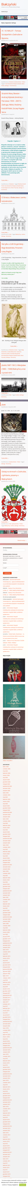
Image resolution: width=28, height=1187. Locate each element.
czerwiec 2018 (6, 1026)
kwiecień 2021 (6, 952)
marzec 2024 (6, 876)
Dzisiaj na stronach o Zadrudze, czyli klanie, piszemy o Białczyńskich (13, 519)
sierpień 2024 (6, 865)
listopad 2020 (6, 963)
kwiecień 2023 (6, 900)
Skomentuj (8, 262)
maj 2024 (5, 872)
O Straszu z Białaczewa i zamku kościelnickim (11, 221)
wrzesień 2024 (6, 863)
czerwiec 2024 (6, 869)
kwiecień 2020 (6, 978)
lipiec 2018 (6, 1024)
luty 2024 (5, 878)
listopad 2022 (6, 911)
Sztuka (15, 383)
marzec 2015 (6, 1111)
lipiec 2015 (6, 1103)
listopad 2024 (6, 858)
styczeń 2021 (6, 959)
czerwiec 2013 (6, 1157)
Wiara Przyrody (14, 206)
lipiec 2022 (6, 919)
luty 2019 (5, 1009)
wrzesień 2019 (6, 994)
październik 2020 (7, 965)
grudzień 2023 (6, 882)
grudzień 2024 (6, 856)
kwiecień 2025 (6, 848)
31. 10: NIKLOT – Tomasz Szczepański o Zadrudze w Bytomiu (13, 37)
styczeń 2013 (6, 1168)
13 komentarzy (12, 93)
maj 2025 (5, 845)
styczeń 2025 (6, 854)
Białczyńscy (18, 260)
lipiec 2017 (6, 1050)
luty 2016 (5, 1087)
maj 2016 (5, 1081)
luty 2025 (5, 852)
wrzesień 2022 (6, 915)
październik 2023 (7, 887)
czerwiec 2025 (6, 843)
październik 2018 (7, 1018)
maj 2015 (5, 1107)
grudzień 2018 (6, 1013)
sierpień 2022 (6, 917)
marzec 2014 (6, 1137)
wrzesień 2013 (6, 1150)
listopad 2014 (6, 1120)
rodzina (23, 260)
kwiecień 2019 (6, 1004)
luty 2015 (5, 1113)
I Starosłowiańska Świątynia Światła (13, 91)
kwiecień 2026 (6, 821)
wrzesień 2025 (6, 837)
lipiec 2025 (6, 841)
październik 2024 (7, 861)
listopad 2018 (6, 1015)
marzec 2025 (6, 850)
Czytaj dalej (5, 199)
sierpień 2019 (6, 996)
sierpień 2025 (6, 839)
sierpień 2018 (6, 1022)
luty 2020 (5, 983)
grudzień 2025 (6, 830)
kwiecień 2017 (6, 1057)
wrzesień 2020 (6, 967)
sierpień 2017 (6, 1048)
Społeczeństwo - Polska (19, 89)
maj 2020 (5, 976)
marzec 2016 (6, 1085)
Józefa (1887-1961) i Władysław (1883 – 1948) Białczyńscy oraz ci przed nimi (14, 405)
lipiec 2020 (6, 972)
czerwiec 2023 (6, 896)
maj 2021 (5, 950)
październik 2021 (7, 939)
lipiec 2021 (6, 946)
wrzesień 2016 (6, 1072)
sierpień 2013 (6, 1153)
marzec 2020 (6, 980)
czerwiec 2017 (6, 1052)
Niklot (23, 91)
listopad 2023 (6, 885)
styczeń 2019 (6, 1011)
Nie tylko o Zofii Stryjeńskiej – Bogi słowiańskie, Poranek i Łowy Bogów (14, 277)
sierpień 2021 (6, 943)
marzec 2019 (6, 1007)
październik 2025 (7, 835)
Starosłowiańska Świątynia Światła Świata (14, 204)
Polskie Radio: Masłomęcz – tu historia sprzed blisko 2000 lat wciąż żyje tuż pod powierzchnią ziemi (13, 685)
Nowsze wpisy (22, 589)
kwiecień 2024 (6, 874)
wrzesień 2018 (6, 1020)
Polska (2, 93)
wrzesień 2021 (6, 941)
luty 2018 (5, 1035)
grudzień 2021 (6, 935)
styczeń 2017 (6, 1063)
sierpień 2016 (6, 1074)
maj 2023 (5, 898)
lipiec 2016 (6, 1076)
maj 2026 (5, 819)
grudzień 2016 (6, 1065)
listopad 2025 (6, 832)
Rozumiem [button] (22, 1185)
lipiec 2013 (6, 1155)
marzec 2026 (6, 824)
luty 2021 (5, 957)
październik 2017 (7, 1044)
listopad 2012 (6, 1172)
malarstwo (18, 385)
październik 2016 (7, 1070)
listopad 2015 (6, 1094)
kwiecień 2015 (6, 1109)
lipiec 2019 (6, 998)
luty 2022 (5, 930)
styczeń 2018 (6, 1037)
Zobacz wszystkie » (8, 809)
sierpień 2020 (6, 970)
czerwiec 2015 (6, 1105)
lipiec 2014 (6, 1129)
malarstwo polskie (5, 387)
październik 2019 (7, 991)
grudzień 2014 (6, 1118)
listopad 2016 (6, 1068)
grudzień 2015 (6, 1092)
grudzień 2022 (6, 909)
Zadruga (7, 93)
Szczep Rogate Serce (6, 206)
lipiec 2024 (6, 867)
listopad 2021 (6, 937)
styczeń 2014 (6, 1142)
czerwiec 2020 (6, 974)
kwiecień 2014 (6, 1135)
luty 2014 (5, 1140)
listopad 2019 (6, 989)
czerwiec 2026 (6, 817)
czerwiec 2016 (6, 1079)
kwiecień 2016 (6, 1083)
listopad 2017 (6, 1041)
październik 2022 (7, 913)
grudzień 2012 (6, 1170)
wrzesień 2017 (6, 1046)
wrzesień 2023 (6, 889)
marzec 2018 (6, 1033)
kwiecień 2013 (6, 1161)
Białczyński (8, 4)
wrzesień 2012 (6, 1177)
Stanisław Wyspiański (15, 387)
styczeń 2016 (6, 1089)
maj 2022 (5, 924)
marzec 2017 (6, 1059)
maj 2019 (5, 1002)
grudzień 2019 (6, 987)
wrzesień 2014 (6, 1124)
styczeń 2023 (6, 906)
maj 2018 (5, 1028)
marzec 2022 (6, 928)
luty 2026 (5, 826)
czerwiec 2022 (6, 922)
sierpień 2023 (6, 891)
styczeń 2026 (6, 828)
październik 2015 (7, 1096)
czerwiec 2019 (6, 1000)
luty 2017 (5, 1061)
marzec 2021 (6, 954)
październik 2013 (7, 1148)
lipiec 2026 (6, 815)
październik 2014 (7, 1122)
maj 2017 (5, 1055)
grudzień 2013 (6, 1144)
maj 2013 (5, 1159)
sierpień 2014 (6, 1126)
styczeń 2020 (6, 985)
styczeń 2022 (6, 933)
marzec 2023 (6, 902)
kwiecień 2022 (6, 926)
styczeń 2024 (6, 880)
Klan (10, 260)
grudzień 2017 (6, 1039)
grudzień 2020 (6, 961)
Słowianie (11, 89)
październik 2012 (7, 1174)
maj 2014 (5, 1133)
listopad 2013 (6, 1146)
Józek (5, 445)
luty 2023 (5, 904)
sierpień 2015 (6, 1100)
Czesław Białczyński (11, 385)
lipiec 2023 (6, 893)
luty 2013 (5, 1166)
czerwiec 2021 (6, 948)
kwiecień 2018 (6, 1031)
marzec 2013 (6, 1164)
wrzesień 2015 (6, 1098)
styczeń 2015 (6, 1116)
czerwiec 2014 (6, 1131)
